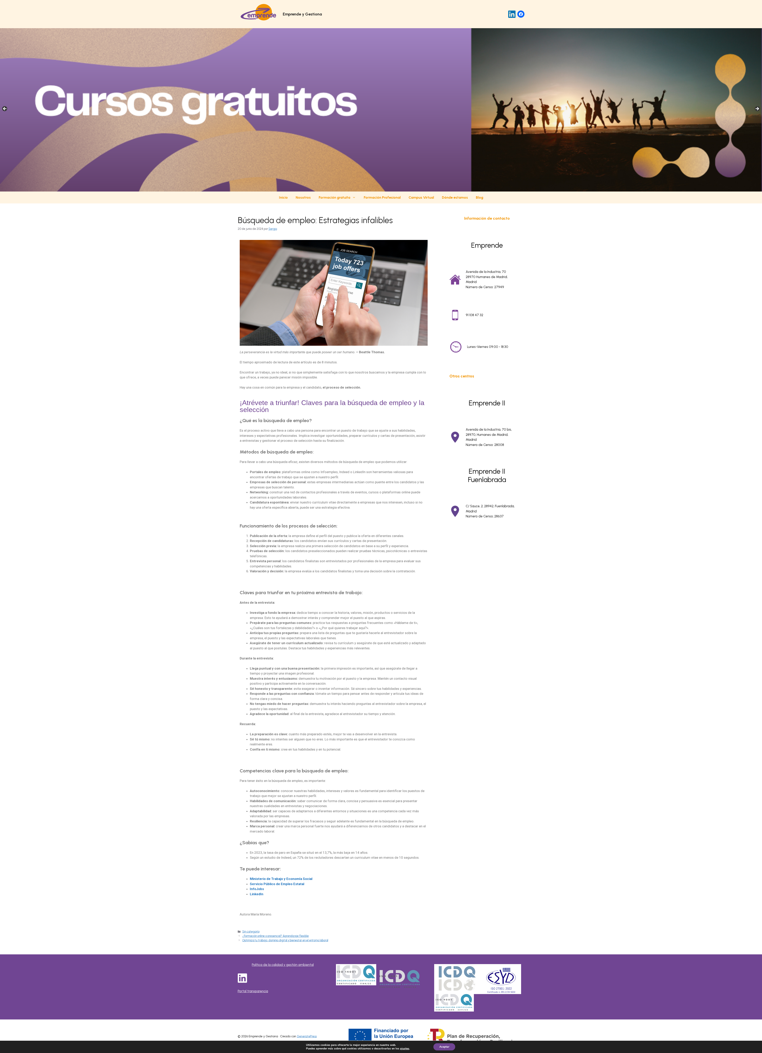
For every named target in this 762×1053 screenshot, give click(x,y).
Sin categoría (250, 931)
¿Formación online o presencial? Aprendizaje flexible (275, 936)
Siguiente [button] (757, 109)
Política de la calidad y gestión (275, 965)
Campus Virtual (421, 197)
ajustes (404, 1048)
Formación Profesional (382, 197)
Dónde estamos (455, 197)
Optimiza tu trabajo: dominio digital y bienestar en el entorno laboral (285, 940)
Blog (479, 197)
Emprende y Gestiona (302, 14)
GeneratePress (307, 1036)
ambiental (306, 965)
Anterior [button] (5, 109)
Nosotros (303, 197)
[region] (381, 110)
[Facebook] (520, 14)
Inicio (283, 197)
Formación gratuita (334, 197)
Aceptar (444, 1047)
